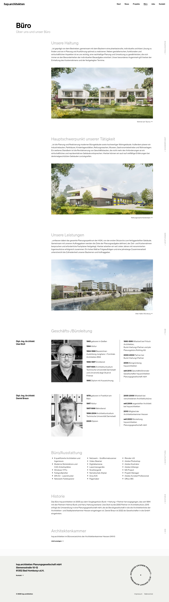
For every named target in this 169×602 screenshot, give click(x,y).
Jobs (153, 4)
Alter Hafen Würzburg (143, 314)
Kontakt (162, 4)
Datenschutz (148, 594)
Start (119, 4)
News (127, 4)
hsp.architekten (14, 4)
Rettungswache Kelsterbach (141, 218)
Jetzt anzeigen (56, 541)
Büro (145, 4)
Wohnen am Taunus (144, 122)
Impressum (138, 594)
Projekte (136, 4)
